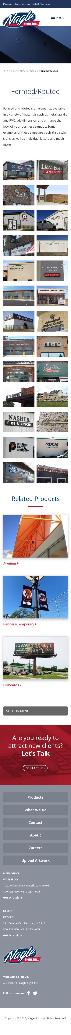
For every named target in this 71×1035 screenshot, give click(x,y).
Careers (35, 847)
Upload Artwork (35, 860)
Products (35, 797)
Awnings (10, 563)
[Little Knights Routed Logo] (52, 170)
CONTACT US (35, 768)
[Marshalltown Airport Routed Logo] (18, 170)
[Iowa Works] (18, 270)
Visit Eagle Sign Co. (16, 976)
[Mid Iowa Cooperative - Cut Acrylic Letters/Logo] (52, 220)
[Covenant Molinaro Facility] (18, 346)
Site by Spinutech (35, 1024)
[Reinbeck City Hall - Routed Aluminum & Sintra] (18, 472)
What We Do (36, 809)
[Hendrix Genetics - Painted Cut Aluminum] (52, 245)
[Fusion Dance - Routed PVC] (52, 371)
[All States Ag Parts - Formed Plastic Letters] (18, 321)
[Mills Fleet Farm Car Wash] (18, 296)
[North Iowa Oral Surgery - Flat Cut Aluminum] (52, 422)
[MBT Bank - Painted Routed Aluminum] (52, 397)
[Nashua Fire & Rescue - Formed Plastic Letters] (18, 422)
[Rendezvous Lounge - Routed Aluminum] (52, 472)
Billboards (11, 685)
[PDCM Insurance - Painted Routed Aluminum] (52, 447)
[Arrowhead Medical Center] (52, 321)
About (35, 835)
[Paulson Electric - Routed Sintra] (18, 447)
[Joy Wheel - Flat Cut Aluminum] (18, 195)
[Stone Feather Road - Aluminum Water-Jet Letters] (18, 245)
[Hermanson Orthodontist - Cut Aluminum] (18, 397)
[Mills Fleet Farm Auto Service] (52, 270)
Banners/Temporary (19, 624)
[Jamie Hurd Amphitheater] (52, 195)
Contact (35, 822)
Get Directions (13, 897)
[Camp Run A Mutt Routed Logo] (18, 220)
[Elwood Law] (18, 371)
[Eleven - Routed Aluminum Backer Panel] (52, 346)
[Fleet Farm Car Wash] (52, 296)
